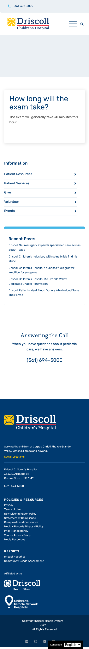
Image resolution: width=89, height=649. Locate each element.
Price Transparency (16, 531)
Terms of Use (12, 509)
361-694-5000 (23, 6)
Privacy (8, 505)
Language (56, 645)
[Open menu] (73, 23)
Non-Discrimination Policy (20, 514)
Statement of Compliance (20, 518)
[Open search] (82, 24)
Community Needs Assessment (24, 561)
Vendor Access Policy (17, 535)
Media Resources (14, 539)
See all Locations (14, 457)
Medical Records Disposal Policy (23, 526)
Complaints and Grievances (21, 522)
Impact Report (13, 556)
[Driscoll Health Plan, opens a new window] (22, 585)
